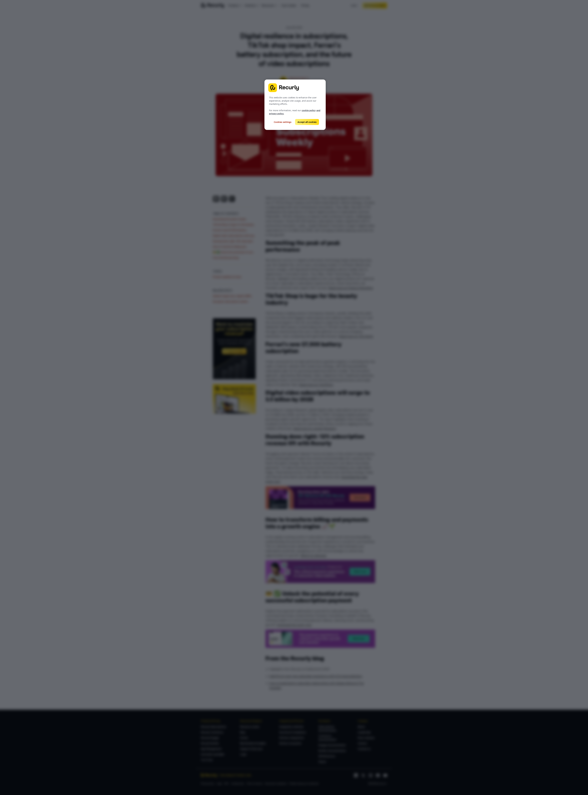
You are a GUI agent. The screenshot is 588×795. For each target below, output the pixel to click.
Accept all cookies (307, 122)
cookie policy (309, 110)
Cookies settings (282, 122)
